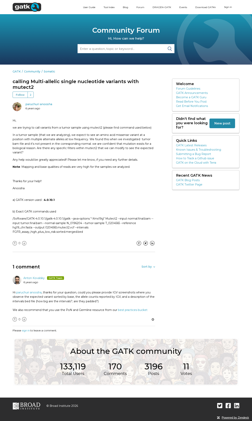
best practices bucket (132, 310)
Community (32, 71)
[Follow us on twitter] (219, 405)
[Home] (27, 7)
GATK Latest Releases (191, 145)
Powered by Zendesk (235, 417)
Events (183, 7)
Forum (140, 7)
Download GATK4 (205, 7)
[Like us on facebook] (228, 405)
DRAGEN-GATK (162, 7)
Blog (125, 7)
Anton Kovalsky (34, 278)
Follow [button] (20, 94)
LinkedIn (152, 246)
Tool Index (109, 7)
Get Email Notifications (192, 106)
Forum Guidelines (188, 88)
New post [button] (222, 123)
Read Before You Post (191, 101)
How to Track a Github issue (195, 158)
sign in (26, 330)
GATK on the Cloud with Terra (196, 162)
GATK (17, 71)
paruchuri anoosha (38, 104)
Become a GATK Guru (191, 97)
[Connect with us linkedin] (236, 405)
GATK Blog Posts (188, 180)
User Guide (89, 7)
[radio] (15, 243)
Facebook (139, 246)
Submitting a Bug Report (193, 154)
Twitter (145, 246)
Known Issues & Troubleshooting (198, 149)
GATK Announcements (192, 93)
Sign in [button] (228, 7)
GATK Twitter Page (189, 184)
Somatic (49, 71)
